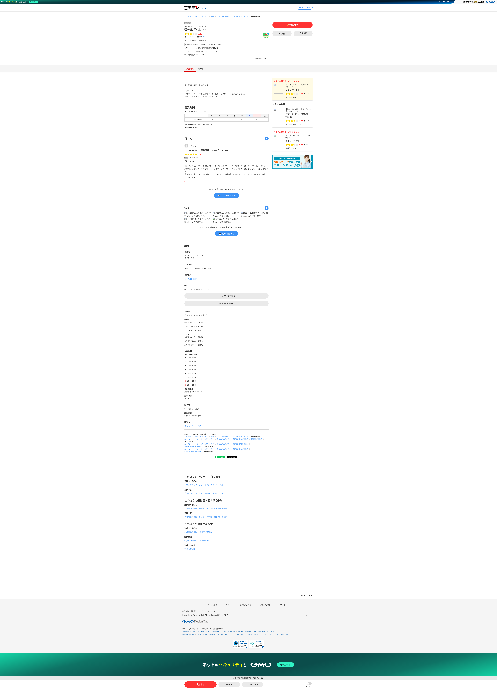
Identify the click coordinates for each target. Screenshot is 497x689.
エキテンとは (211, 605)
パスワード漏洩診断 (229, 631)
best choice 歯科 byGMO (217, 615)
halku (192, 146)
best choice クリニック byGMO (193, 615)
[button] (309, 684)
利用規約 (185, 611)
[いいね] (185, 182)
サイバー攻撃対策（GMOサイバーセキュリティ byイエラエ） (215, 634)
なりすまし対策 (267, 634)
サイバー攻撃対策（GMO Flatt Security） (248, 634)
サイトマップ (285, 605)
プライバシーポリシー (209, 611)
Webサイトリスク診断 (244, 631)
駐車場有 (220, 44)
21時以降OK (211, 44)
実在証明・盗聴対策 (188, 634)
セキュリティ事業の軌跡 (281, 634)
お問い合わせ (245, 605)
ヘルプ (228, 605)
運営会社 (194, 611)
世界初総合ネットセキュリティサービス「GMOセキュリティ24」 (201, 631)
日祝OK (203, 44)
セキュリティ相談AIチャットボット (264, 631)
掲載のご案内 (265, 605)
